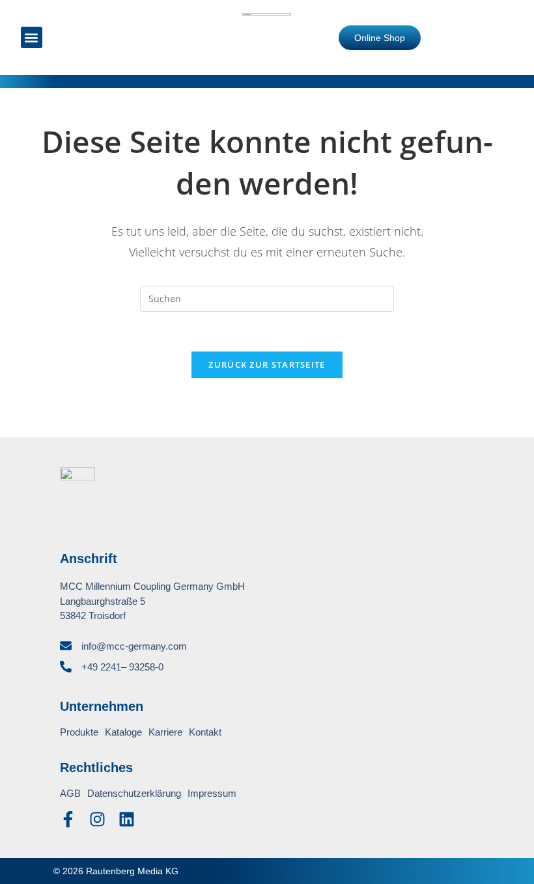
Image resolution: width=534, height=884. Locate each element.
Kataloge (123, 732)
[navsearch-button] (73, 39)
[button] (31, 37)
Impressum (212, 793)
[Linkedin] (127, 819)
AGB (70, 793)
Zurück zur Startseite (266, 364)
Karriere (165, 732)
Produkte (79, 732)
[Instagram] (97, 819)
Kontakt (205, 732)
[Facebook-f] (68, 819)
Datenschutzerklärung (134, 793)
